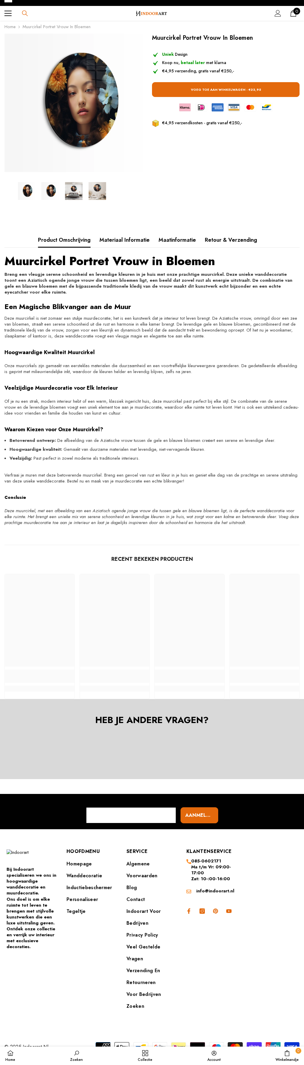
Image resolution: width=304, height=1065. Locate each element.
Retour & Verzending (231, 240)
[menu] (8, 13)
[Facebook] (187, 911)
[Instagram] (202, 911)
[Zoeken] (24, 13)
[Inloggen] (278, 13)
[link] (40, 676)
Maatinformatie (177, 240)
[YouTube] (228, 911)
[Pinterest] (215, 911)
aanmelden (200, 815)
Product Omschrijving (64, 240)
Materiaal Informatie (124, 240)
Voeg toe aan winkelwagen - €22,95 (226, 89)
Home (10, 27)
